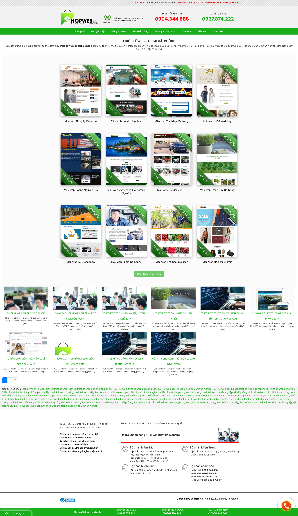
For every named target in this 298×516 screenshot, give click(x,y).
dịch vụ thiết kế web (57, 389)
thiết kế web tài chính (231, 399)
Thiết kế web (120, 389)
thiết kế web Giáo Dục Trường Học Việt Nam (194, 395)
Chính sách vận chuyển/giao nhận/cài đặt (81, 451)
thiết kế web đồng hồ (88, 395)
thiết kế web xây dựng (203, 402)
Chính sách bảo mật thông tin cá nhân (79, 434)
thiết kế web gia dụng (112, 395)
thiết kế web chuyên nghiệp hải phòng (180, 392)
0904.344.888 (231, 2)
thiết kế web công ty (13, 395)
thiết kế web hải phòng (231, 395)
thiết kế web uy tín (70, 402)
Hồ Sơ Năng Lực (17, 513)
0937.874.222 (195, 2)
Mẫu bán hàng (140, 31)
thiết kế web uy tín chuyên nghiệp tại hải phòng (106, 402)
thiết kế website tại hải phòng (59, 405)
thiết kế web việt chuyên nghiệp (173, 402)
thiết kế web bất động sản (142, 389)
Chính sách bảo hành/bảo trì (74, 444)
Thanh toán (217, 31)
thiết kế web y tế (248, 402)
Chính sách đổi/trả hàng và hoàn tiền (78, 447)
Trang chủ (80, 31)
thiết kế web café (84, 392)
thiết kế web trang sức (47, 402)
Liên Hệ (202, 31)
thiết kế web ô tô (148, 399)
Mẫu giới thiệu (118, 31)
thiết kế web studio (208, 399)
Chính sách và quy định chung (75, 437)
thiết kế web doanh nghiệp (39, 395)
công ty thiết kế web (34, 389)
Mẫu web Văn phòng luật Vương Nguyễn (126, 191)
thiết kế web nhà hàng (103, 399)
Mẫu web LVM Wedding (217, 121)
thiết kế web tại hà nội (256, 399)
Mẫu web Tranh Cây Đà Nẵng (217, 189)
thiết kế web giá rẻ (135, 395)
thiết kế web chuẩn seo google (111, 392)
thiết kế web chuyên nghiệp (144, 392)
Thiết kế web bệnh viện (282, 389)
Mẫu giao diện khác (165, 31)
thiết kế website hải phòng (28, 405)
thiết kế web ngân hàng (77, 399)
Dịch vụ (187, 31)
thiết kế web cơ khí (258, 392)
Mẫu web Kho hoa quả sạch (172, 261)
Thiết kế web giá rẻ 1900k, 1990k (26, 313)
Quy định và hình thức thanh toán (77, 441)
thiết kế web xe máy (227, 402)
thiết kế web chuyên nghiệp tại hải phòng (225, 392)
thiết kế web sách (168, 399)
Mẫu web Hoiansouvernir (217, 261)
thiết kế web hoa (254, 395)
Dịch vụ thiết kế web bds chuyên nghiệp (90, 389)
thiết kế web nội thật (127, 399)
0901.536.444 (213, 2)
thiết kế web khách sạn (276, 395)
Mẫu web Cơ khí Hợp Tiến (126, 121)
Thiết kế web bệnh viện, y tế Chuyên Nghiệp (26, 392)
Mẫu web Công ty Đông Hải (81, 121)
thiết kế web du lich (65, 395)
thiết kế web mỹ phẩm (51, 399)
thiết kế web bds (167, 389)
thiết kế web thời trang (22, 402)
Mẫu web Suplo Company (126, 261)
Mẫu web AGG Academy (81, 261)
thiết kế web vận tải (143, 402)
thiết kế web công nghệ (283, 392)
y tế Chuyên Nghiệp (87, 405)
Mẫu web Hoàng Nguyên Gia (81, 189)
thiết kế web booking (62, 392)
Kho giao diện (98, 31)
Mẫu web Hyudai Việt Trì (171, 189)
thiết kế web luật (29, 399)
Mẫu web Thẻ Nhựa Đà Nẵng (172, 121)
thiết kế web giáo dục (158, 395)
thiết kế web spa (188, 399)
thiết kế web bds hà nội (225, 389)
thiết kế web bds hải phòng (253, 389)
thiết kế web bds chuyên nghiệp (194, 389)
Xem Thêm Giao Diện (149, 274)
